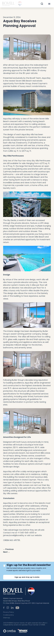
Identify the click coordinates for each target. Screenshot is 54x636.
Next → (6, 552)
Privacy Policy (8, 612)
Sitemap (6, 618)
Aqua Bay (23, 67)
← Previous (8, 549)
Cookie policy (8, 615)
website (38, 535)
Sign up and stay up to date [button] (27, 577)
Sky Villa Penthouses (41, 160)
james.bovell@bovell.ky (13, 535)
